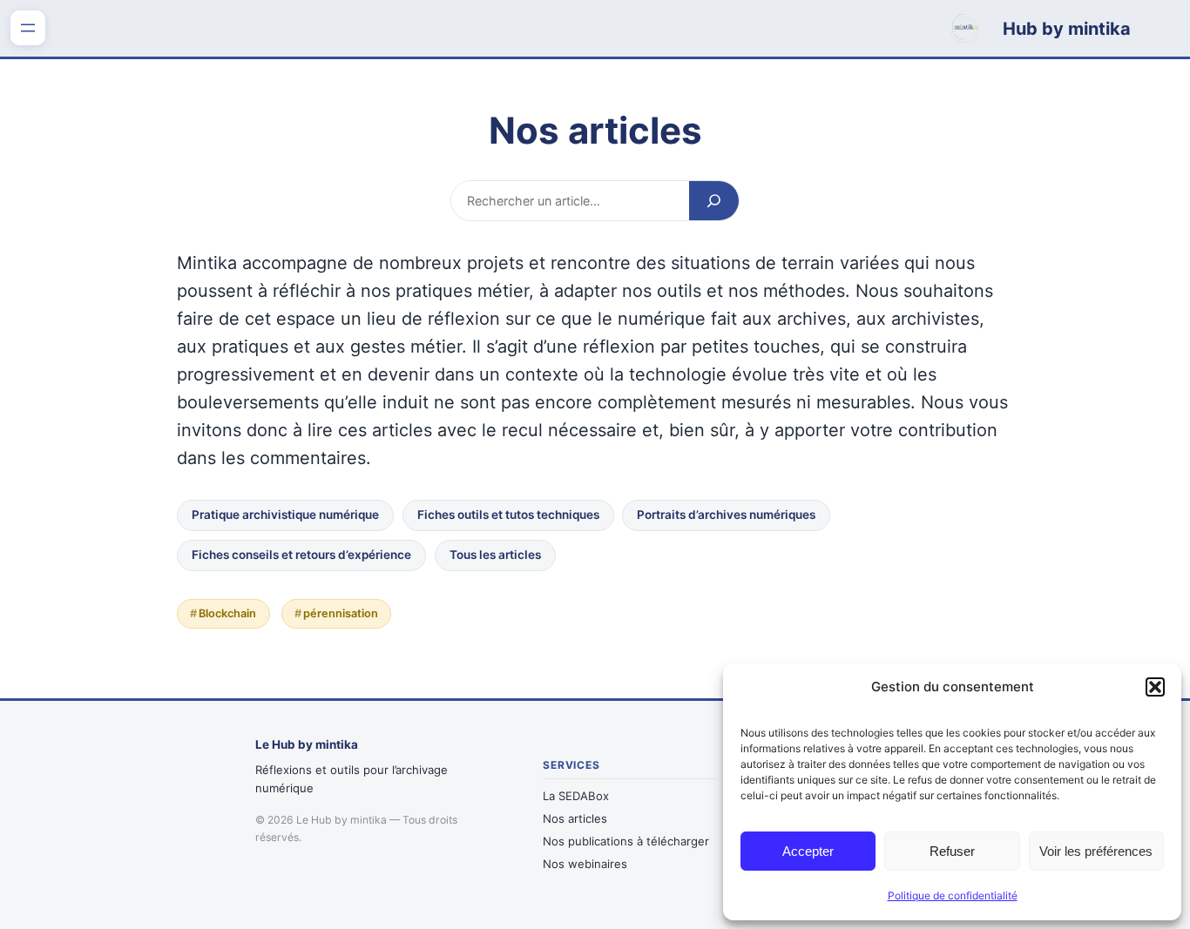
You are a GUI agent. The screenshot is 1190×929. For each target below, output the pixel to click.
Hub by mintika (1067, 28)
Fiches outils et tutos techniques (508, 515)
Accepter (808, 851)
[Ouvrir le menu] (27, 27)
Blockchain (227, 613)
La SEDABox (576, 796)
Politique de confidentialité (953, 895)
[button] (1155, 687)
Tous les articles (495, 555)
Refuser (952, 851)
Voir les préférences (1096, 851)
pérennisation (340, 613)
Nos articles (575, 818)
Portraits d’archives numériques (726, 515)
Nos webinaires (585, 864)
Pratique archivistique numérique (285, 515)
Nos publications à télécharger (626, 841)
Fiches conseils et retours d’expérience (301, 555)
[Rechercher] (714, 200)
